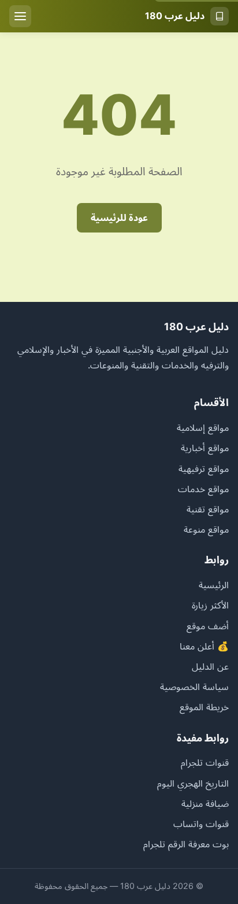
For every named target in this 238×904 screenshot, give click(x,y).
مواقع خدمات (203, 489)
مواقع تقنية (208, 509)
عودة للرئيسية (119, 217)
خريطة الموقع (204, 707)
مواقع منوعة (206, 529)
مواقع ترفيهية (203, 468)
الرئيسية (214, 585)
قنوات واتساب (201, 823)
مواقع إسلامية (203, 427)
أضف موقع (208, 626)
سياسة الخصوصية (194, 686)
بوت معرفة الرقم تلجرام (186, 844)
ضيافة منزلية (205, 803)
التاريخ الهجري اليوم (193, 783)
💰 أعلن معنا (204, 646)
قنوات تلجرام (205, 762)
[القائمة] (20, 16)
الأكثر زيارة (210, 605)
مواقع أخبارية (205, 447)
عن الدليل (210, 666)
